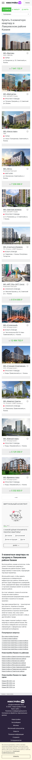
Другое (22, 539)
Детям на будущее (11, 539)
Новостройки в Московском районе (14, 665)
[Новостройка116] (16, 702)
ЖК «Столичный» (10, 325)
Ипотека (16, 725)
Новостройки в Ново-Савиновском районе (16, 667)
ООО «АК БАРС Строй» (10, 96)
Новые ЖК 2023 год (8, 685)
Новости (16, 731)
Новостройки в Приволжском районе (14, 669)
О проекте (16, 737)
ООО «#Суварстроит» (10, 327)
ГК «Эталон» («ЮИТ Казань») (13, 249)
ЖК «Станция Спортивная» (14, 366)
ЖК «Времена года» (11, 477)
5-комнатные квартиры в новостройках (15, 649)
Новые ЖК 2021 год (8, 681)
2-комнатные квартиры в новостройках (15, 643)
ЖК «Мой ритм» (9, 94)
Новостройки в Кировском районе (13, 661)
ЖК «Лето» (7, 169)
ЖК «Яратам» (8, 53)
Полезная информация (16, 734)
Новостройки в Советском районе (13, 671)
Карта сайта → (16, 709)
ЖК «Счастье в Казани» (13, 247)
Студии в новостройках (9, 638)
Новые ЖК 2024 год (8, 687)
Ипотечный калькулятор (16, 728)
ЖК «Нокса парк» (10, 131)
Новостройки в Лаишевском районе (14, 663)
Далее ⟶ (16, 545)
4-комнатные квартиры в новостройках (15, 647)
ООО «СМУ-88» (8, 55)
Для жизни (8, 535)
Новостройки (16, 719)
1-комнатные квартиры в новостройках (15, 640)
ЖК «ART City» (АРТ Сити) (13, 284)
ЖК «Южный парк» (11, 439)
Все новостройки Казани (10, 636)
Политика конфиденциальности (16, 711)
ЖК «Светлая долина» (12, 209)
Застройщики (16, 722)
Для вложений (20, 535)
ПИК (4, 133)
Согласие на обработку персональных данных (14, 714)
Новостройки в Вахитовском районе (14, 658)
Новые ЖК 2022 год (8, 683)
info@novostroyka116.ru (16, 704)
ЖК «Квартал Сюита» (12, 401)
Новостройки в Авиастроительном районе (16, 656)
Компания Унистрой (10, 171)
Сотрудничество (16, 740)
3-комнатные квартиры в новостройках (15, 645)
